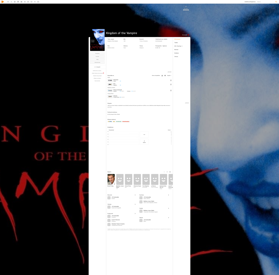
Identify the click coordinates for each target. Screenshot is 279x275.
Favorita (97, 56)
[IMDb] (114, 122)
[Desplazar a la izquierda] (164, 171)
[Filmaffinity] (110, 122)
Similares (176, 53)
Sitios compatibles (156, 75)
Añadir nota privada (97, 75)
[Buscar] (276, 2)
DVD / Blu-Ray (178, 46)
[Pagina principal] (2, 2)
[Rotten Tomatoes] (126, 122)
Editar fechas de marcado (98, 73)
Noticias (176, 49)
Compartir (98, 67)
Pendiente (97, 53)
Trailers (176, 42)
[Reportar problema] (162, 75)
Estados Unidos (111, 47)
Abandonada (97, 62)
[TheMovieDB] (119, 122)
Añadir (118, 114)
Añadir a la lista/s (97, 78)
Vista (97, 59)
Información (177, 39)
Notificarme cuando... (97, 70)
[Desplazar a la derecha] (167, 171)
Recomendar (97, 80)
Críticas (176, 56)
